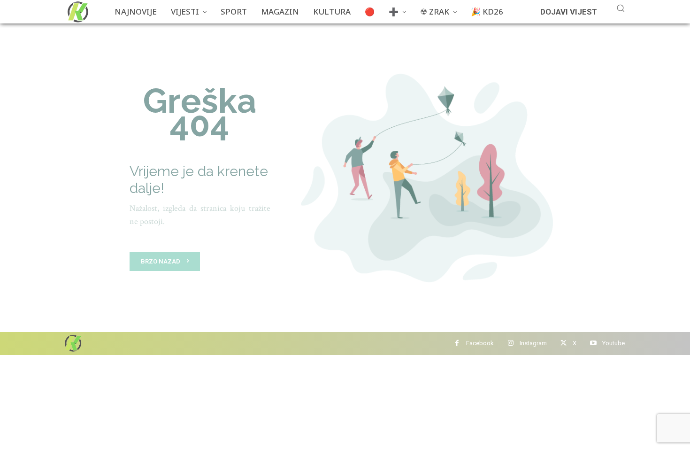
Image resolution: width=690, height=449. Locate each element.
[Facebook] (457, 343)
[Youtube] (593, 343)
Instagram (533, 343)
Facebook (480, 343)
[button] (620, 8)
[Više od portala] (77, 12)
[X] (563, 343)
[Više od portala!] (72, 343)
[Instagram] (510, 343)
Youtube (613, 343)
